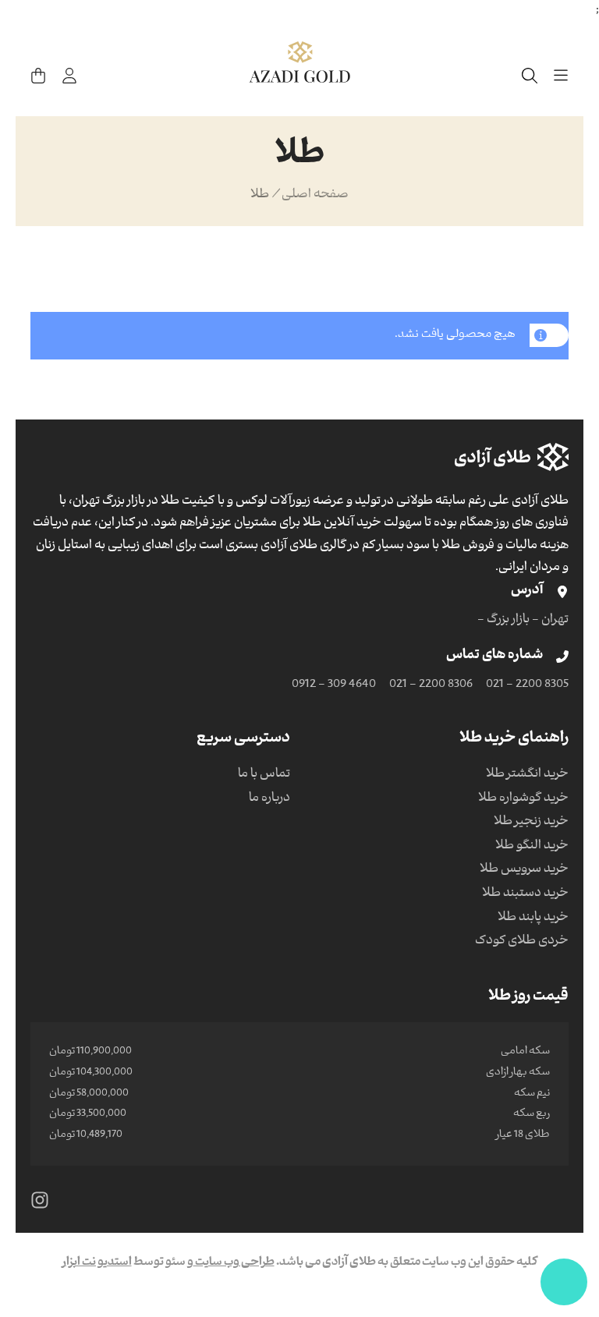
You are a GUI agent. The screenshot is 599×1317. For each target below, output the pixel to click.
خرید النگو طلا (532, 846)
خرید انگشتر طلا (527, 775)
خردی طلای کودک (522, 942)
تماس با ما (264, 775)
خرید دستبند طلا (525, 894)
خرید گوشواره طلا (523, 799)
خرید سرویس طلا (524, 870)
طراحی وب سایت (234, 1263)
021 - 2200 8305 (527, 685)
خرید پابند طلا (533, 918)
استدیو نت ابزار (97, 1263)
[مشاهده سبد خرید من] (38, 75)
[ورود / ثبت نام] (69, 75)
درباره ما (269, 799)
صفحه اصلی (315, 195)
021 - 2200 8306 (431, 685)
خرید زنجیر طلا (531, 822)
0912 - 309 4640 (334, 685)
